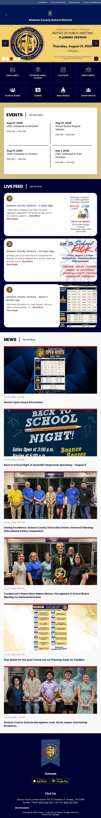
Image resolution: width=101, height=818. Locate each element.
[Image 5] (19, 58)
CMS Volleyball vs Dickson (23, 154)
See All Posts (36, 186)
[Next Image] (95, 43)
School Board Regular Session (68, 128)
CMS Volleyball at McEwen (23, 126)
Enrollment (42, 2)
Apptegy (55, 814)
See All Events (35, 115)
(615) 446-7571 (46, 802)
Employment (74, 2)
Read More (34, 216)
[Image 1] (3, 58)
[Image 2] (7, 58)
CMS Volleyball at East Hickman (68, 155)
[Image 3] (11, 58)
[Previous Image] (5, 43)
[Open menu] (6, 14)
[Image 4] (15, 58)
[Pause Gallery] (96, 59)
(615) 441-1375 (71, 802)
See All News (29, 339)
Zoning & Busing (58, 2)
